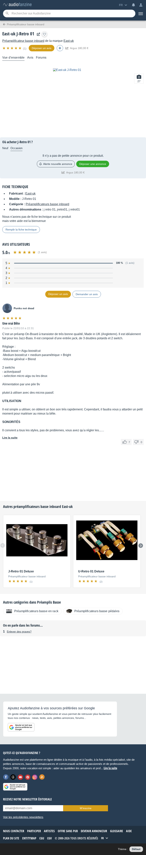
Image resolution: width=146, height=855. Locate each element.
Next (140, 545)
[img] (12, 48)
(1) (24, 48)
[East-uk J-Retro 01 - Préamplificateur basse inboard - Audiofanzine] (17, 5)
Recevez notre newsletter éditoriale (27, 799)
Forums (41, 57)
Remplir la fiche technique (21, 229)
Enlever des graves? (19, 631)
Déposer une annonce (92, 163)
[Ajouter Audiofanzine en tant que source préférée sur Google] (21, 727)
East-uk (68, 40)
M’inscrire (85, 808)
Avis (30, 57)
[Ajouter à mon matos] (44, 34)
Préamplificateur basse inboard (23, 40)
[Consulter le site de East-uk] (37, 34)
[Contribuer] (60, 48)
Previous (2, 545)
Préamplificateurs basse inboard (47, 204)
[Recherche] (7, 13)
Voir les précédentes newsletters (23, 817)
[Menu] (140, 13)
